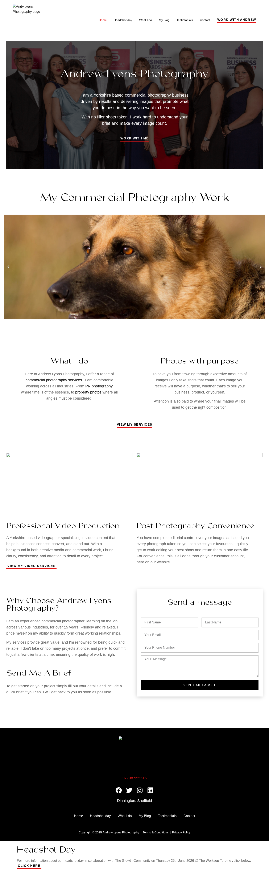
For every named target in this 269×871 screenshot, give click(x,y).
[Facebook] (119, 790)
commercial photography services (54, 380)
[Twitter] (129, 790)
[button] (8, 267)
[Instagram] (140, 790)
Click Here (29, 865)
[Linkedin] (150, 790)
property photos (88, 392)
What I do (145, 20)
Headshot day (123, 20)
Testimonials (185, 20)
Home (103, 20)
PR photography (99, 386)
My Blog (164, 20)
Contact (205, 20)
